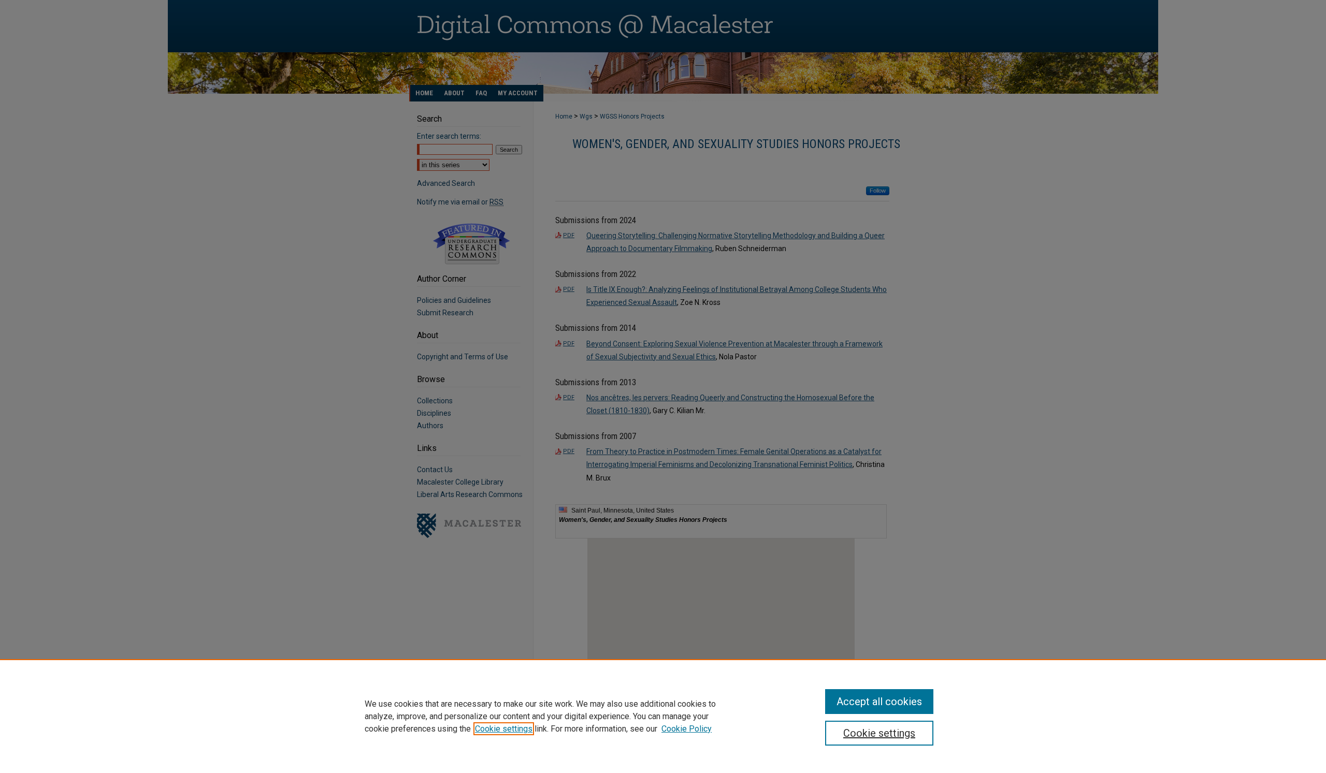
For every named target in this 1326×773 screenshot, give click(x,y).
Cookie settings (503, 729)
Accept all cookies (879, 701)
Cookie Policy (686, 729)
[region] (663, 716)
